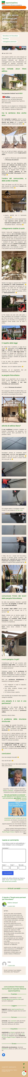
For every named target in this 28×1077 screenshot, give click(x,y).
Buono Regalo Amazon (8, 832)
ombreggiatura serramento (9, 41)
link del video (19, 510)
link (10, 1034)
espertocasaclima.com (18, 1009)
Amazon (13, 1032)
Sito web (21, 865)
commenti (13, 1020)
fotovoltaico (6, 38)
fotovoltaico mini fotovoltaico (10, 35)
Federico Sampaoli (8, 790)
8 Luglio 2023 (11, 906)
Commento (5, 848)
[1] (24, 1074)
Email (12, 865)
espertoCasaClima (12, 3)
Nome (4, 865)
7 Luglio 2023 (11, 965)
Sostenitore (5, 1048)
